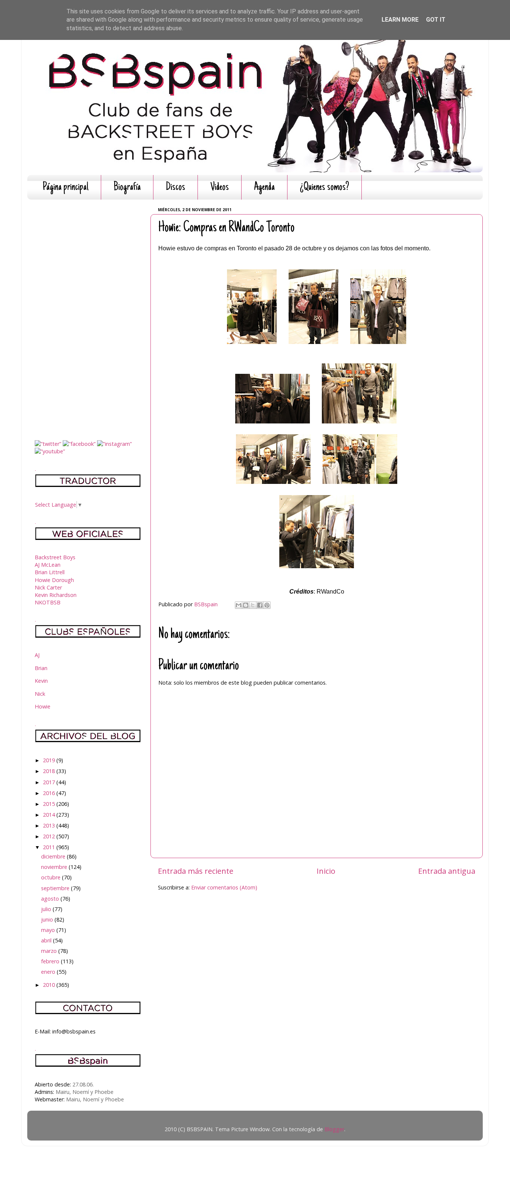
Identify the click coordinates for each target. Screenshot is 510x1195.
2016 (49, 793)
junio (48, 919)
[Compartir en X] (252, 605)
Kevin (41, 680)
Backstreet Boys (55, 557)
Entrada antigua (446, 871)
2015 (49, 803)
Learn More (400, 19)
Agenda (264, 187)
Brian (41, 668)
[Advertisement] (88, 317)
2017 (49, 782)
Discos (175, 187)
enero (49, 971)
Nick (40, 693)
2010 (49, 984)
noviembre (55, 866)
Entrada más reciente (195, 871)
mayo (48, 929)
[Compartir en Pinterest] (267, 605)
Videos (219, 187)
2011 (49, 847)
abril (47, 940)
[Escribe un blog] (245, 605)
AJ (37, 654)
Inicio (326, 871)
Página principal (65, 187)
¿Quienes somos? (324, 187)
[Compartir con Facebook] (260, 605)
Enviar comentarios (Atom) (224, 887)
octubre (51, 877)
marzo (49, 950)
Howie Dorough (54, 580)
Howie (42, 706)
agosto (50, 898)
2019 (49, 760)
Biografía (127, 187)
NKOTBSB (47, 602)
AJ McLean (47, 564)
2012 (49, 836)
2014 (49, 814)
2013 (49, 825)
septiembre (56, 888)
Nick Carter (48, 587)
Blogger (334, 1129)
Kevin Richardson (56, 594)
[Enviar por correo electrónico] (238, 605)
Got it (435, 19)
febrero (51, 961)
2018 (49, 771)
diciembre (54, 856)
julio (47, 909)
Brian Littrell (50, 572)
